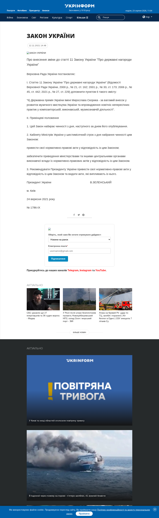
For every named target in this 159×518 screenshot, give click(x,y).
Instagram (85, 270)
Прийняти (84, 513)
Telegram (73, 270)
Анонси (45, 10)
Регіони (44, 17)
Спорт (69, 17)
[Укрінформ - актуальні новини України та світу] (79, 5)
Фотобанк (22, 10)
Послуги (11, 10)
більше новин (79, 332)
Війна (10, 17)
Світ (34, 17)
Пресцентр (34, 10)
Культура (57, 17)
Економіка (22, 17)
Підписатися (58, 258)
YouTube (100, 270)
